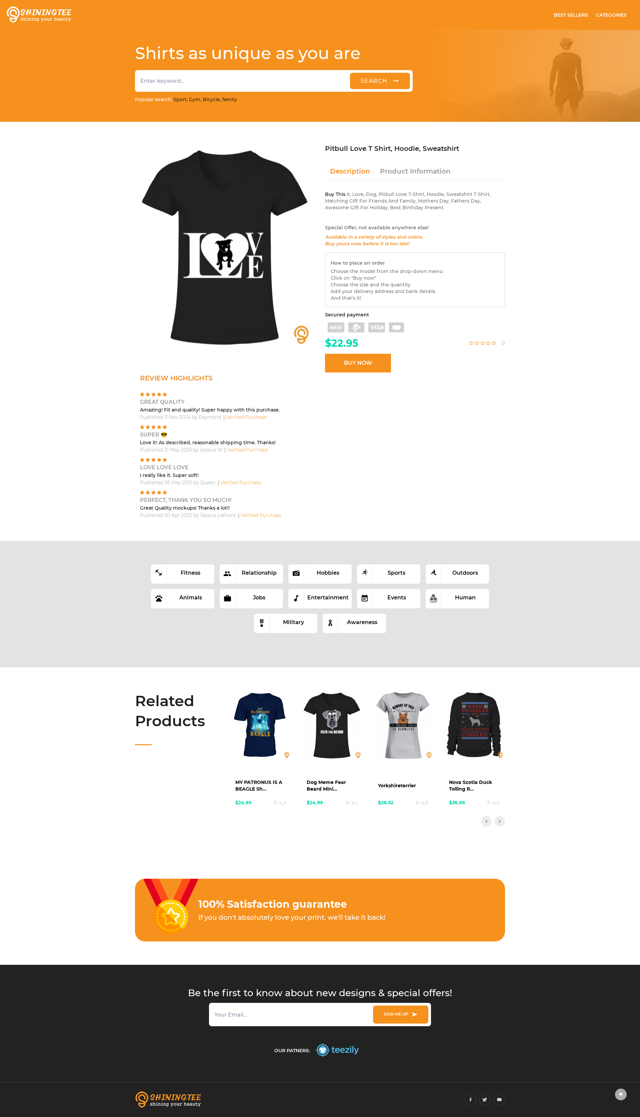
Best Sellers (571, 15)
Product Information (415, 171)
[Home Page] (38, 15)
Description (350, 171)
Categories (611, 15)
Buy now (358, 363)
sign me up (397, 1014)
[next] (499, 821)
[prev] (486, 821)
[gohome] (621, 1094)
